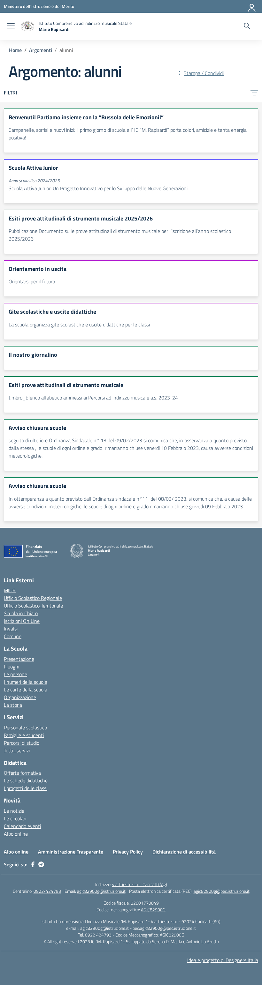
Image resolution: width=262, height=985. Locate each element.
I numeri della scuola (25, 682)
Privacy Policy (128, 851)
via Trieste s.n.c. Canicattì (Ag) (139, 884)
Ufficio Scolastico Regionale (33, 598)
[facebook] (33, 864)
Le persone (15, 674)
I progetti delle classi (25, 788)
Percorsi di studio (21, 743)
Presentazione (19, 659)
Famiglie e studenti (24, 735)
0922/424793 (47, 891)
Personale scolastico (25, 727)
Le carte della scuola (25, 689)
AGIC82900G (153, 909)
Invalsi (11, 628)
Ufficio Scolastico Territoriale (33, 605)
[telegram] (41, 864)
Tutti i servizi (17, 750)
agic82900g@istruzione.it (101, 891)
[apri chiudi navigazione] (11, 26)
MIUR (10, 590)
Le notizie (14, 811)
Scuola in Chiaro (21, 613)
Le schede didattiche (26, 780)
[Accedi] (252, 6)
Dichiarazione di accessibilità (184, 851)
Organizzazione (20, 697)
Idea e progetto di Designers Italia (222, 960)
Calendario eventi (22, 826)
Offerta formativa (22, 773)
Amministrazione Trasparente (70, 851)
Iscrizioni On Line (22, 621)
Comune (12, 636)
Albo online (16, 834)
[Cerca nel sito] (247, 26)
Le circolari (15, 818)
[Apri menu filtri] (254, 92)
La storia (13, 705)
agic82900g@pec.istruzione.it (222, 891)
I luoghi (11, 666)
